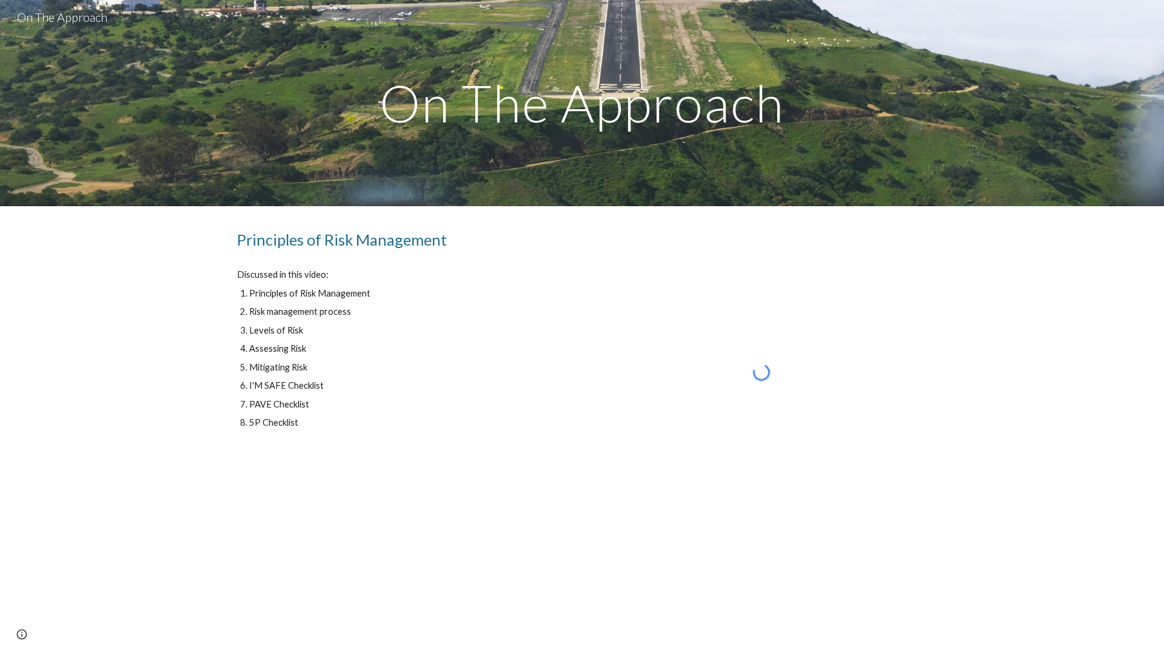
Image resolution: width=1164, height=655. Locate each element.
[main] (582, 102)
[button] (21, 634)
